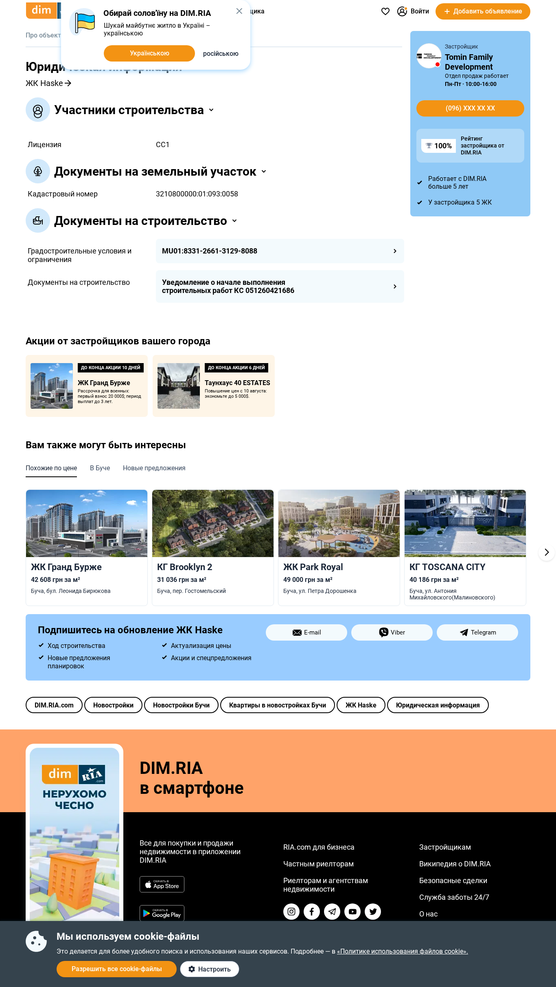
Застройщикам (445, 847)
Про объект (43, 35)
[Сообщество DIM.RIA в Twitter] (373, 911)
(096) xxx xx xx (470, 108)
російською (221, 53)
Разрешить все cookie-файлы (117, 969)
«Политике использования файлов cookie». (402, 951)
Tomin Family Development (469, 62)
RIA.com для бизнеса (319, 847)
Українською (149, 53)
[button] (239, 11)
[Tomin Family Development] (429, 55)
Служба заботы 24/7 (454, 897)
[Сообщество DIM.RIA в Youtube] (352, 911)
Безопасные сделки (453, 880)
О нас (428, 914)
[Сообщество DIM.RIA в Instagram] (291, 911)
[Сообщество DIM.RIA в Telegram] (332, 911)
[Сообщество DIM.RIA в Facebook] (312, 911)
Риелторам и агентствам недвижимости (325, 884)
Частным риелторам (318, 863)
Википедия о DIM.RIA (455, 863)
